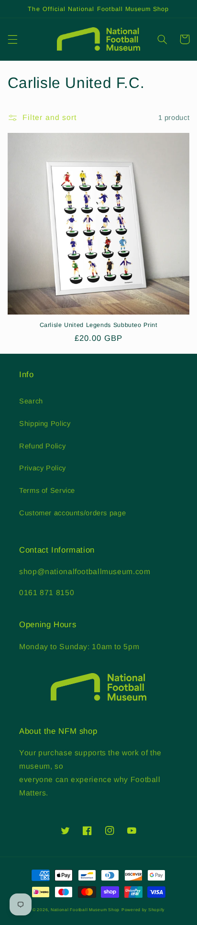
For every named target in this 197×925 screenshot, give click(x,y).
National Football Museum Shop (85, 909)
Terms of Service (47, 490)
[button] (12, 39)
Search (31, 401)
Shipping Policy (44, 423)
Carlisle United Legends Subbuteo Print (99, 325)
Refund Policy (42, 446)
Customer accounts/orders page (72, 513)
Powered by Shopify (142, 909)
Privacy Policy (42, 468)
